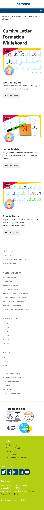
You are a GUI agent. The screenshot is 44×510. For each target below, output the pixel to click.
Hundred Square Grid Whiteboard (15, 293)
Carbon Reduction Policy (12, 393)
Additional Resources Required (14, 259)
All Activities (7, 255)
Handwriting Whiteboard (12, 305)
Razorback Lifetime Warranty (14, 377)
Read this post (11, 96)
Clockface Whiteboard (11, 289)
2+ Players (7, 335)
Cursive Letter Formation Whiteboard (17, 309)
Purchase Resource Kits (12, 263)
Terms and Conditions (11, 381)
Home (7, 16)
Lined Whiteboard (9, 281)
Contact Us (7, 386)
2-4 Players (7, 343)
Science (5, 365)
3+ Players (7, 339)
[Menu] (4, 11)
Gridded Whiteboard (10, 285)
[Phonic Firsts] (22, 194)
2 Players (6, 331)
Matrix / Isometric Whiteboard (14, 301)
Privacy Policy (8, 389)
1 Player (6, 323)
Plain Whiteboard (9, 277)
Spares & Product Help (11, 373)
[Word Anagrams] (22, 60)
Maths (5, 357)
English (5, 361)
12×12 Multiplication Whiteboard (15, 297)
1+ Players (7, 327)
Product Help (11, 445)
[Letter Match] (22, 127)
